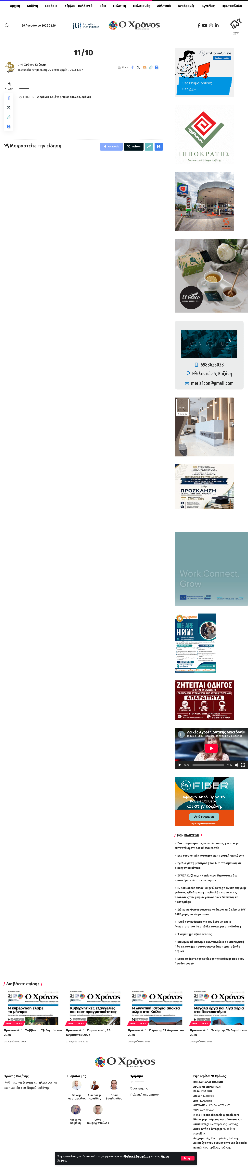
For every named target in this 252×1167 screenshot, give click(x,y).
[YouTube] (204, 25)
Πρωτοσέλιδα (14, 1024)
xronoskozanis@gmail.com (221, 1115)
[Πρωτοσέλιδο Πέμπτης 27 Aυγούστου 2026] (157, 1007)
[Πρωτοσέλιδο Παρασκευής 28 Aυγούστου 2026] (95, 1007)
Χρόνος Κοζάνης (35, 64)
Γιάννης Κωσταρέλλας (76, 1097)
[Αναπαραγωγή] (180, 765)
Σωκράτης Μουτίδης (94, 1097)
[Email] (144, 67)
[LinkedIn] (217, 25)
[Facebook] (198, 25)
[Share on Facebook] (132, 67)
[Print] (156, 67)
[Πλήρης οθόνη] (243, 765)
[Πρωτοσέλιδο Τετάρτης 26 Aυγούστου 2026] (219, 1007)
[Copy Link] (150, 67)
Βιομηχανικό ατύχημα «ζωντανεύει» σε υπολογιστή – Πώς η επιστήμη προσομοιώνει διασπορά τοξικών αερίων (210, 946)
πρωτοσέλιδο (71, 97)
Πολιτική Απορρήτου (137, 1156)
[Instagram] (211, 25)
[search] (7, 25)
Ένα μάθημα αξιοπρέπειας (194, 934)
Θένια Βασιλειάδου (114, 1097)
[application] (211, 748)
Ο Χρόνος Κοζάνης (49, 97)
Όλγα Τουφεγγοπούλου (98, 1121)
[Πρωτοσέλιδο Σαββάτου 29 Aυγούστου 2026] (33, 1007)
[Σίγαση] (237, 765)
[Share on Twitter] (138, 67)
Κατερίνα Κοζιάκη (76, 1121)
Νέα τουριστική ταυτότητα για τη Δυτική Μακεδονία (210, 855)
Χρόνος (86, 97)
